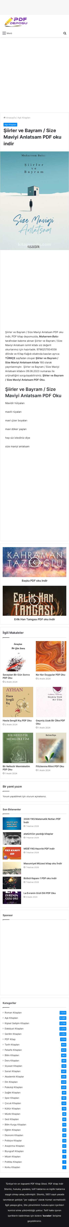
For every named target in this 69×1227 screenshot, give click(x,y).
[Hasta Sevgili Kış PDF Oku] (18, 702)
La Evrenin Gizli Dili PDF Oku (40, 893)
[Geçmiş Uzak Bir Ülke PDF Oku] (51, 702)
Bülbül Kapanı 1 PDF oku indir (40, 878)
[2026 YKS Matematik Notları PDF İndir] (12, 823)
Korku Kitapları (12, 1167)
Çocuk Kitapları (13, 1103)
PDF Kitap (10, 1039)
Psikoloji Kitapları (14, 1087)
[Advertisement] (34, 74)
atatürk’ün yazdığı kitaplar (38, 833)
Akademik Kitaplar (14, 1076)
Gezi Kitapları (12, 1119)
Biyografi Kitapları (14, 1151)
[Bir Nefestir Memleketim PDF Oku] (18, 748)
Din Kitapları (11, 1082)
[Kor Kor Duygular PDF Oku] (51, 656)
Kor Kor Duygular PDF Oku (50, 674)
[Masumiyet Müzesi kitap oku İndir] (12, 868)
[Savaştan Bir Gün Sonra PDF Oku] (18, 656)
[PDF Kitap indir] (15, 22)
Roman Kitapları (13, 1012)
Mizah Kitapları (12, 1156)
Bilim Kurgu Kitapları (15, 1124)
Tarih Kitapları (12, 1044)
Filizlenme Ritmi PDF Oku (50, 766)
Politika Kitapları (13, 1162)
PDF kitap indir (55, 1183)
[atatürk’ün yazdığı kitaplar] (12, 838)
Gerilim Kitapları (13, 1034)
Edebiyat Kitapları (14, 1028)
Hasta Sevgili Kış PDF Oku (17, 720)
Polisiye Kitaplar (13, 1140)
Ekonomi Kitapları (14, 1135)
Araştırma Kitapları (14, 1146)
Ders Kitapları (12, 1060)
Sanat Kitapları (12, 1071)
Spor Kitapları (12, 1098)
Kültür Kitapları (12, 1108)
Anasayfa (11, 117)
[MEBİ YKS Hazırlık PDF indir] (12, 853)
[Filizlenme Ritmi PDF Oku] (51, 748)
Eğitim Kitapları (13, 1130)
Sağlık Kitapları (12, 1092)
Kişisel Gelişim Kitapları (17, 1023)
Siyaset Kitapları (13, 1066)
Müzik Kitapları (12, 1114)
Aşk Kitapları (24, 117)
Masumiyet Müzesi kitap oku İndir (43, 863)
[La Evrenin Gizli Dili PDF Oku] (12, 897)
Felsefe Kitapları (13, 1050)
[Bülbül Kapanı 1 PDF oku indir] (12, 883)
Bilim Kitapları (12, 1055)
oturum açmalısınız (36, 796)
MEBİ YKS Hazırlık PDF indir (39, 848)
